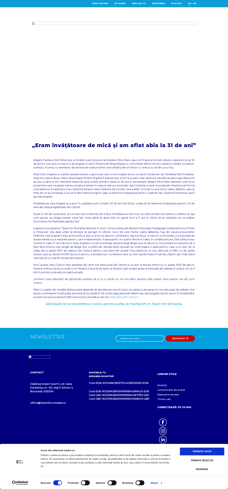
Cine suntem (100, 3)
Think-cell (164, 399)
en (194, 3)
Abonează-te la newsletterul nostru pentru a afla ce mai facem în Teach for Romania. (114, 304)
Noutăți (176, 3)
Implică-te (139, 3)
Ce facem (120, 3)
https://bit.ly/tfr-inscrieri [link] (123, 297)
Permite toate (202, 451)
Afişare (154, 483)
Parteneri (158, 3)
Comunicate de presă (171, 390)
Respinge (202, 469)
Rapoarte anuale (168, 394)
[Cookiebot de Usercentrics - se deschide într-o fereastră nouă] (20, 483)
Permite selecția (202, 460)
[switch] (85, 482)
